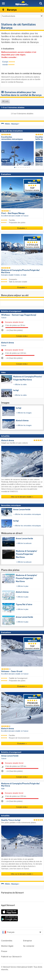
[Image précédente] (3, 151)
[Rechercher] (40, 3)
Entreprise (27, 941)
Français (10, 932)
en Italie (23, 275)
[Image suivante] (41, 151)
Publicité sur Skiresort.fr (11, 957)
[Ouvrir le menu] (3, 3)
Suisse (3, 318)
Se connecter (28, 946)
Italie (3, 788)
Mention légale (7, 946)
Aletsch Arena (7, 343)
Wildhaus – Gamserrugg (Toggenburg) (18, 315)
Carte (6, 101)
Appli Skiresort (8, 905)
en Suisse (24, 216)
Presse (4, 951)
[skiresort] (22, 3)
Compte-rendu (21, 336)
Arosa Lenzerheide (10, 756)
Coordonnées (6, 941)
